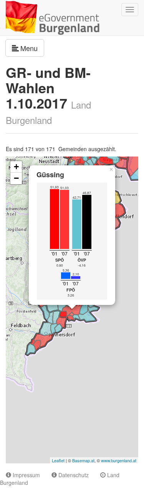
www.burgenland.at (118, 460)
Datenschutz (73, 475)
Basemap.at (83, 460)
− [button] (16, 178)
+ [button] (16, 166)
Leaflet (58, 460)
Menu (32, 48)
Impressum (25, 475)
